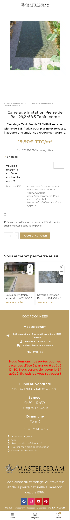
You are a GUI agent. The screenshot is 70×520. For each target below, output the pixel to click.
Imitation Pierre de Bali (12, 106)
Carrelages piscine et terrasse (40, 103)
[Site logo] (35, 4)
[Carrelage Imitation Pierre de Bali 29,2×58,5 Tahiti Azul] (50, 277)
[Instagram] (31, 501)
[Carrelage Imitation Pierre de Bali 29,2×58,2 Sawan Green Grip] (19, 277)
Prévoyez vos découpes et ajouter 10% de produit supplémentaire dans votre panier (32, 224)
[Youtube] (38, 501)
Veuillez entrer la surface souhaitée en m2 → (13, 173)
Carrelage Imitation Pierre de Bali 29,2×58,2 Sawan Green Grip (19, 298)
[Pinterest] (46, 501)
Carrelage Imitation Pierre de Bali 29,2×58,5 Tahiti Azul (50, 298)
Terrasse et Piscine (19, 103)
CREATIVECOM (57, 508)
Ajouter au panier (35, 235)
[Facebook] (24, 501)
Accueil (7, 103)
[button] (30, 266)
